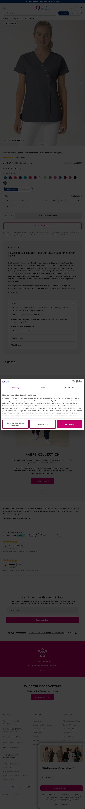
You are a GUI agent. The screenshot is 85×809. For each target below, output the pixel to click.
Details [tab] (42, 388)
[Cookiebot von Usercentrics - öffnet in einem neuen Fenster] (73, 381)
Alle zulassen (69, 424)
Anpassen (41, 424)
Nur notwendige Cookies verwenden (15, 424)
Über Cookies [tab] (70, 388)
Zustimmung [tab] (14, 388)
